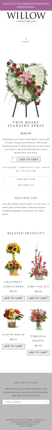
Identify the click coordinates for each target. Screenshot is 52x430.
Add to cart (29, 159)
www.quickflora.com (26, 424)
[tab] (26, 179)
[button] (26, 41)
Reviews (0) (26, 185)
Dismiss (31, 6)
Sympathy (26, 167)
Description (26, 179)
